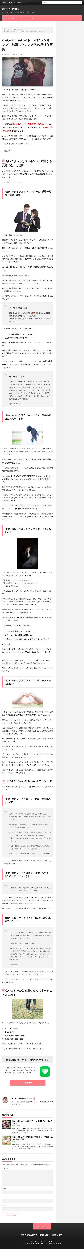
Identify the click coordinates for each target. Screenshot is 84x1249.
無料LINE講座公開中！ (29, 1235)
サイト (4, 1205)
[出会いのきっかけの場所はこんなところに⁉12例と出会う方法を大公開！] (6, 1140)
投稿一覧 (29, 1098)
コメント (5, 1168)
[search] (80, 2)
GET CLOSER (11, 9)
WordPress (57, 1243)
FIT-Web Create (38, 1243)
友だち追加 (28, 1083)
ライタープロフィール (11, 18)
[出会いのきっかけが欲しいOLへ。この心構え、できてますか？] (6, 1124)
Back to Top (42, 1227)
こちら (19, 1104)
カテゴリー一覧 (28, 18)
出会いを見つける (17, 54)
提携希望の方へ (57, 1235)
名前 (4, 1189)
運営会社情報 (44, 1235)
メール (4, 1197)
